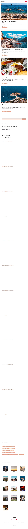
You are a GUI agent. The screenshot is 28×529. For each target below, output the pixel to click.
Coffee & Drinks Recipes (14, 454)
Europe (3, 22)
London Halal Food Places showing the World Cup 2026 (9, 126)
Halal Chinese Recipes (5, 446)
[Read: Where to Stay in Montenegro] (14, 94)
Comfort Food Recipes (11, 452)
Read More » (3, 26)
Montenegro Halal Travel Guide (9, 21)
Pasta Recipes (13, 446)
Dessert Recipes (4, 448)
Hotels (3, 111)
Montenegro (4, 27)
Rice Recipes (4, 452)
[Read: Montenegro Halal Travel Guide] (14, 11)
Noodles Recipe (11, 450)
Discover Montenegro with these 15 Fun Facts (12, 49)
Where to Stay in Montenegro (9, 104)
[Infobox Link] (5, 469)
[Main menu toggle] (26, 1)
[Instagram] (11, 519)
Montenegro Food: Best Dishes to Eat (10, 77)
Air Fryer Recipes (4, 450)
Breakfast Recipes (11, 448)
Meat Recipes (21, 454)
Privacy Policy (14, 525)
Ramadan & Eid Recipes (5, 454)
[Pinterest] (16, 519)
